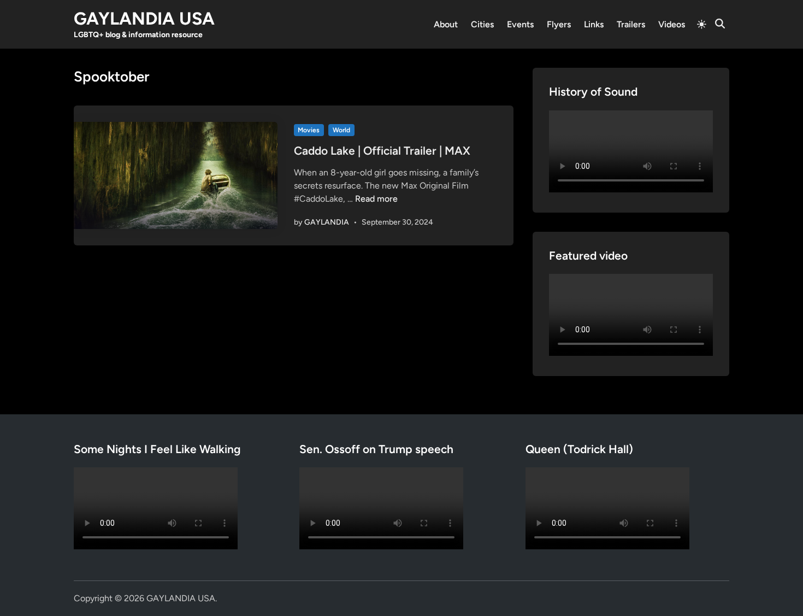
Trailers (631, 24)
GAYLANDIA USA (144, 18)
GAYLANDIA (326, 222)
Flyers (559, 24)
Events (520, 24)
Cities (482, 24)
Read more (376, 198)
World (341, 130)
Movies (309, 130)
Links (594, 24)
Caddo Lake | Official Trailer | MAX (382, 150)
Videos (671, 24)
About (446, 24)
